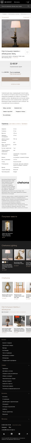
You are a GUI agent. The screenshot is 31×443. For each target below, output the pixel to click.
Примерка (5, 368)
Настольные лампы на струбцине (18, 312)
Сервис (4, 365)
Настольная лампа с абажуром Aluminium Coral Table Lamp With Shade (7, 265)
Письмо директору (7, 411)
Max (10, 427)
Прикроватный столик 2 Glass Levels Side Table (19, 296)
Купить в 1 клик (15, 84)
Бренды (4, 348)
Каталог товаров (7, 343)
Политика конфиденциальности (11, 388)
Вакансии (5, 414)
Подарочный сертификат (9, 360)
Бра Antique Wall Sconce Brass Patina (19, 263)
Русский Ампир (6, 115)
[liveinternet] (27, 434)
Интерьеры (5, 358)
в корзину (16, 79)
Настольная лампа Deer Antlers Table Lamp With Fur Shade (7, 329)
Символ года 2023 (7, 111)
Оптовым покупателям (8, 406)
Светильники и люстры (13, 14)
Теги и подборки (7, 353)
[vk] (4, 434)
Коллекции (5, 350)
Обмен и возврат (7, 376)
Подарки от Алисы (20, 111)
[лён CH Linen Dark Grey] (7, 262)
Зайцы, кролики (7, 108)
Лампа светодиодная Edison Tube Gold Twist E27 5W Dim (7, 234)
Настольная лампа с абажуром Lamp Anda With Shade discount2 (19, 329)
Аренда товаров (6, 381)
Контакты (4, 393)
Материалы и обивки (8, 355)
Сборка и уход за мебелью (10, 373)
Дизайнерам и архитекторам (10, 401)
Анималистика (18, 108)
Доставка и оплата (7, 371)
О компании (5, 399)
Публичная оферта (7, 386)
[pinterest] (19, 434)
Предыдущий (5, 17)
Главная (4, 14)
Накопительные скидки (8, 378)
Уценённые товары (7, 345)
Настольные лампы (25, 14)
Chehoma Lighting (9, 245)
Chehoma (15, 57)
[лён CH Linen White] (3, 262)
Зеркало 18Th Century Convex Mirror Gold (7, 295)
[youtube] (12, 434)
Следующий (26, 17)
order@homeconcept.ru (8, 430)
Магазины (17, 2)
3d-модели (5, 404)
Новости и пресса (7, 383)
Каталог (4, 339)
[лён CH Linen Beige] (5, 262)
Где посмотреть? (15, 74)
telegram (4, 427)
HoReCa (4, 409)
